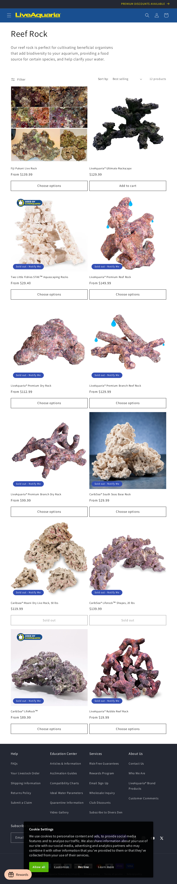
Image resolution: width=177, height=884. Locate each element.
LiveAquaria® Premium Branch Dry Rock (36, 494)
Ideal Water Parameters (66, 793)
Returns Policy (21, 793)
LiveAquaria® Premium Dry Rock (31, 385)
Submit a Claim (21, 803)
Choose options (49, 186)
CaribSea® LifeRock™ (24, 711)
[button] (9, 15)
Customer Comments (143, 798)
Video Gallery (59, 812)
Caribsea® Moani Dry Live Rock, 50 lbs (34, 603)
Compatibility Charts (64, 783)
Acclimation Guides (63, 773)
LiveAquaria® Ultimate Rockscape (110, 168)
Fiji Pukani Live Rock (24, 168)
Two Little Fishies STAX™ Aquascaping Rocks (39, 277)
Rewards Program (101, 773)
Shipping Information (26, 783)
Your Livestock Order (25, 773)
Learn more (106, 867)
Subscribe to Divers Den (106, 812)
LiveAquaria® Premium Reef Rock (110, 277)
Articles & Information (65, 763)
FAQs (14, 763)
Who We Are (137, 773)
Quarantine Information (67, 803)
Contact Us (136, 763)
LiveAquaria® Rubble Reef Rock (108, 711)
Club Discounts (100, 803)
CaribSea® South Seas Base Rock (110, 494)
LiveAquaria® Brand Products (142, 785)
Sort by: (103, 79)
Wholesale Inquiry (102, 793)
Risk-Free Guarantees (104, 763)
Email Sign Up (99, 783)
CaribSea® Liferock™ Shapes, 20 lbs (111, 603)
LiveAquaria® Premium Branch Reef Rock (115, 385)
